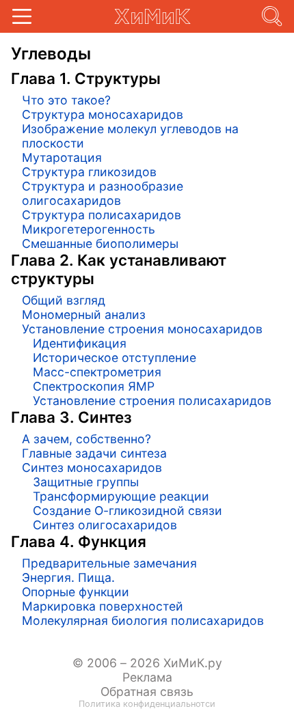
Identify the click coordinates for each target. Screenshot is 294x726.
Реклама (147, 677)
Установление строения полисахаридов (152, 400)
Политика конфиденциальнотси (147, 704)
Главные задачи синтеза (94, 453)
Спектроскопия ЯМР (94, 386)
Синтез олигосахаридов (105, 525)
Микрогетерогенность (88, 229)
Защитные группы (86, 482)
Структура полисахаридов (101, 215)
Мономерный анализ (84, 314)
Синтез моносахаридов (92, 467)
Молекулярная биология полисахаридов (143, 620)
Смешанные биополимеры (100, 243)
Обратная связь (147, 691)
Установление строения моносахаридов (142, 329)
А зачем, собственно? (86, 439)
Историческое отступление (114, 357)
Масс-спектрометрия (97, 372)
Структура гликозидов (89, 172)
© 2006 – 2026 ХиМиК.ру (147, 663)
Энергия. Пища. (68, 577)
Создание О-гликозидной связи (127, 510)
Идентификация (79, 343)
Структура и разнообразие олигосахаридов (102, 193)
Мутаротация (62, 157)
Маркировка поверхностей (102, 606)
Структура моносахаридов (102, 114)
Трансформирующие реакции (121, 496)
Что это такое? (66, 100)
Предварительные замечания (109, 563)
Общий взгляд (63, 300)
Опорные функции (75, 592)
